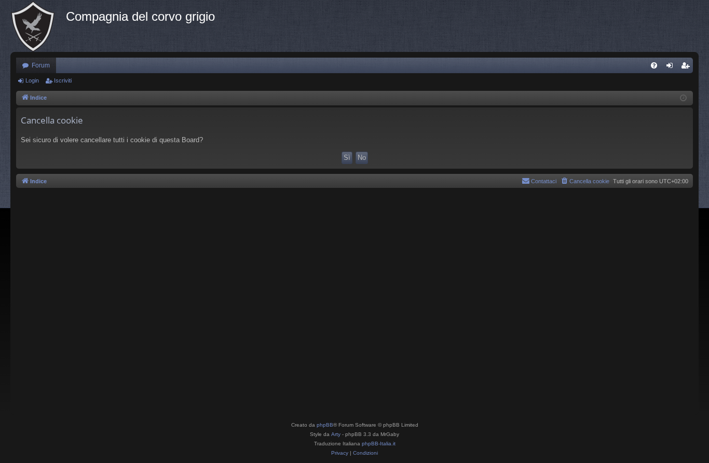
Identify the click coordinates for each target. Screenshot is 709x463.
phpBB (325, 425)
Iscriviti (63, 80)
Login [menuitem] (671, 67)
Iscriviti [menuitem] (687, 67)
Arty (335, 434)
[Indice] (38, 26)
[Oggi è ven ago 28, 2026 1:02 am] (683, 98)
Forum (41, 65)
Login (32, 80)
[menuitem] (654, 65)
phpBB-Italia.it (379, 443)
